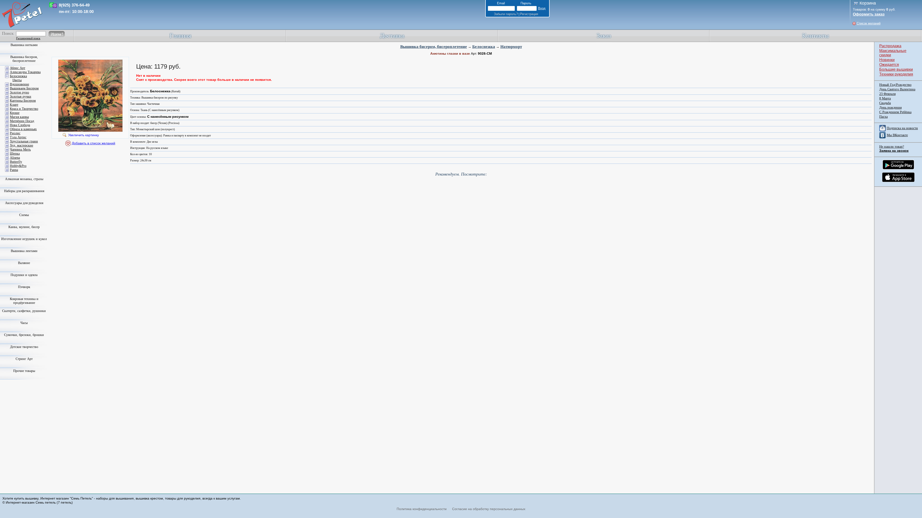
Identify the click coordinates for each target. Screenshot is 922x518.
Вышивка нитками (24, 45)
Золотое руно (19, 92)
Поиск (8, 33)
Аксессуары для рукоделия (24, 203)
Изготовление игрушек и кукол (24, 239)
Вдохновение (19, 84)
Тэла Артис (18, 137)
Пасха (883, 116)
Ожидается (889, 65)
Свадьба (885, 103)
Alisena (15, 157)
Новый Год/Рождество (895, 85)
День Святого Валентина (897, 89)
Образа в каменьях (23, 129)
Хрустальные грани (24, 141)
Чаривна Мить (20, 149)
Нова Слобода (20, 125)
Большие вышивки (896, 69)
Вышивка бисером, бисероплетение (433, 46)
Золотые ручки (20, 96)
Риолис (15, 133)
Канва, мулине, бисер (24, 227)
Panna (14, 170)
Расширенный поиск (28, 38)
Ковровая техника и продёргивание (24, 301)
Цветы (17, 80)
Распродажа (890, 46)
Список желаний (868, 23)
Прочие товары (24, 371)
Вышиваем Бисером (24, 88)
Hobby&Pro (18, 166)
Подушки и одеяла (24, 275)
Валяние (24, 263)
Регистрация (529, 14)
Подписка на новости (902, 128)
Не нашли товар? (891, 146)
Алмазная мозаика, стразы (24, 179)
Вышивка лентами (24, 251)
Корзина (868, 3)
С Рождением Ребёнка (895, 112)
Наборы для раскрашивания (24, 191)
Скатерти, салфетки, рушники (24, 311)
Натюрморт (511, 46)
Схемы (24, 215)
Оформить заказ (869, 14)
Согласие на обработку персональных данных (488, 509)
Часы (24, 323)
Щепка (15, 153)
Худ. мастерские (21, 145)
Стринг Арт (24, 359)
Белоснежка (483, 46)
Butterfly (16, 162)
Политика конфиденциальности (422, 509)
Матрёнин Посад (22, 121)
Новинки (887, 60)
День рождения (890, 107)
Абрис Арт (17, 68)
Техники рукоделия (896, 74)
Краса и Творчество (24, 109)
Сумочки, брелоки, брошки (24, 335)
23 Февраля (887, 94)
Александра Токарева (25, 72)
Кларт (14, 104)
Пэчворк (24, 287)
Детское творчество (24, 347)
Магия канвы (19, 117)
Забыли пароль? (506, 14)
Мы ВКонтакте (897, 135)
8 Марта (885, 98)
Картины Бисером (23, 100)
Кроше (14, 113)
